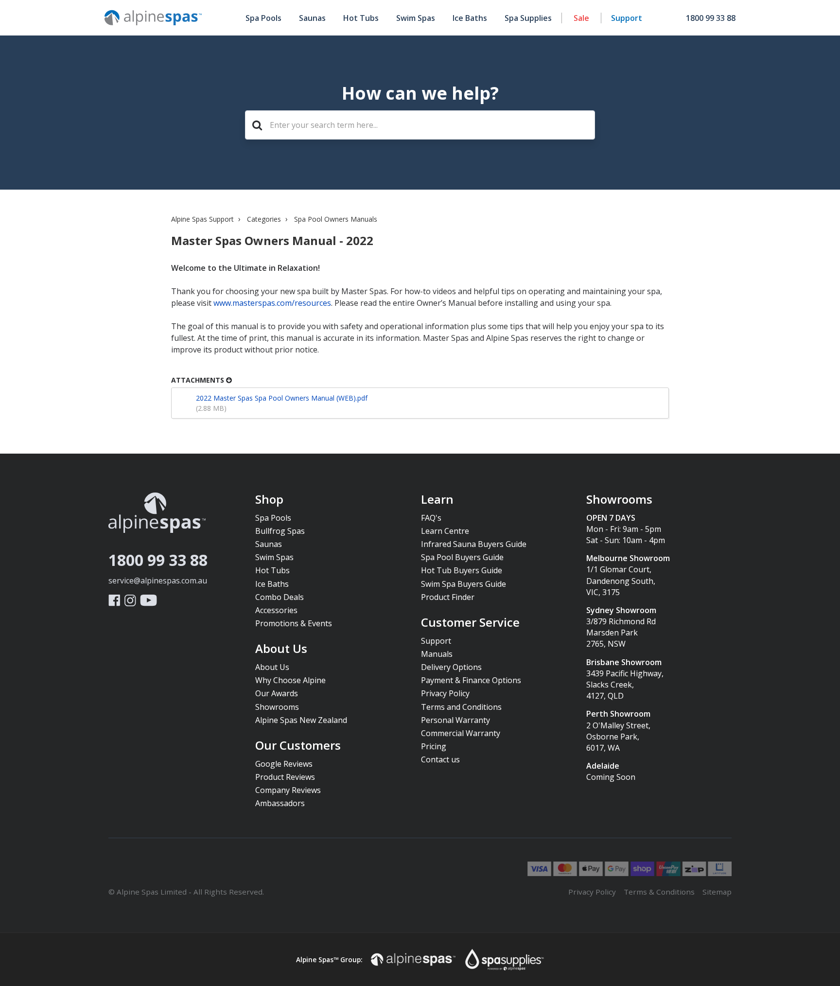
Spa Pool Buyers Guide (462, 557)
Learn (437, 500)
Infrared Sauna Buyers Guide (473, 544)
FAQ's (431, 517)
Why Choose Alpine (290, 680)
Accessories (276, 610)
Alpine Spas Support (202, 219)
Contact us (440, 759)
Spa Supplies (528, 18)
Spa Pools (263, 18)
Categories (264, 219)
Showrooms (277, 707)
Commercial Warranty (460, 733)
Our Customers (298, 746)
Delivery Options (451, 667)
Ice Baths (470, 18)
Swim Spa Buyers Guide (463, 584)
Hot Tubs (361, 18)
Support (626, 18)
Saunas (312, 18)
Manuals (437, 654)
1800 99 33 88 (158, 559)
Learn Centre (445, 531)
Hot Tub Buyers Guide (461, 570)
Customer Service (470, 623)
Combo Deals (279, 597)
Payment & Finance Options (471, 680)
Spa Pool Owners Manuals (335, 219)
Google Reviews (284, 763)
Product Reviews (285, 777)
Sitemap (717, 892)
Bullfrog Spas (280, 531)
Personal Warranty (455, 720)
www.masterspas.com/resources (272, 303)
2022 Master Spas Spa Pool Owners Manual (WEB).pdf (282, 398)
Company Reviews (288, 790)
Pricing (433, 746)
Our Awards (276, 693)
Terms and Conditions (461, 707)
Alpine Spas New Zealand (301, 720)
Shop (269, 500)
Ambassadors (280, 803)
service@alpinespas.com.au (157, 580)
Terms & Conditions (659, 892)
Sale (581, 18)
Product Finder (447, 597)
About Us (281, 649)
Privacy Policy (445, 693)
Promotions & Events (293, 623)
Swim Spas (415, 18)
